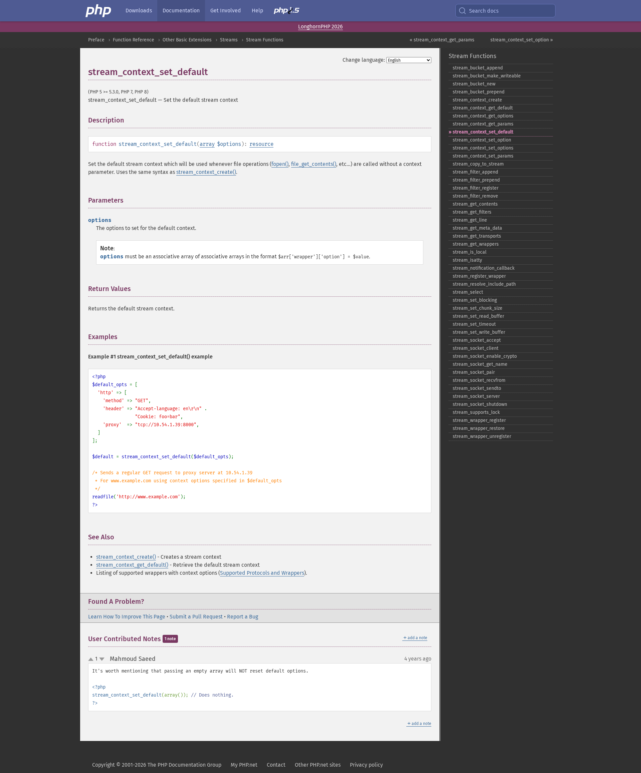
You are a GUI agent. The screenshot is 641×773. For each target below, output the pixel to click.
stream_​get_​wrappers (476, 244)
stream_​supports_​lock (476, 412)
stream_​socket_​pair (474, 372)
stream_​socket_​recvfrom (479, 380)
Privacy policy (366, 765)
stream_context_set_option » (521, 40)
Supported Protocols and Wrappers (262, 573)
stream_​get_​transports (477, 236)
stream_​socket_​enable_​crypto (485, 356)
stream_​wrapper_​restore (479, 428)
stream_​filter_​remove (475, 196)
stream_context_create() (206, 172)
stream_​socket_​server (476, 396)
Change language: (364, 60)
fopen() (279, 164)
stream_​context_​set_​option (482, 140)
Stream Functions (264, 40)
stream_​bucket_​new (474, 84)
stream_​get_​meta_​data (477, 228)
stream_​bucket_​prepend (478, 92)
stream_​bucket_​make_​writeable (487, 76)
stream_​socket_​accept (477, 340)
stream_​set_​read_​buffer (478, 316)
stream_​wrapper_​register (479, 420)
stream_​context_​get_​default (483, 108)
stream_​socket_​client (475, 348)
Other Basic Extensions (187, 40)
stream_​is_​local (469, 252)
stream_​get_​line (470, 220)
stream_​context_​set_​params (483, 156)
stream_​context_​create (477, 100)
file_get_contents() (313, 164)
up (92, 659)
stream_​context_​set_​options (483, 148)
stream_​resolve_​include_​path (484, 284)
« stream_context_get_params (442, 40)
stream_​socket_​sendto (477, 388)
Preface (96, 40)
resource (261, 144)
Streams (229, 40)
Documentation (181, 10)
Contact (276, 765)
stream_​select (468, 292)
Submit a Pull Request (196, 616)
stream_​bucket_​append (478, 68)
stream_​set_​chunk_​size (477, 308)
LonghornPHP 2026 (320, 26)
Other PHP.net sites (318, 765)
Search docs (483, 11)
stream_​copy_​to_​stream (478, 164)
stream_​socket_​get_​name (480, 364)
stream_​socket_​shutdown (480, 404)
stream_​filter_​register (475, 188)
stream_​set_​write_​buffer (479, 332)
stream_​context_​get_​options (483, 116)
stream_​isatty (467, 260)
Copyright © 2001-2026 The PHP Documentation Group (156, 765)
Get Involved (225, 10)
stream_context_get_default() (132, 565)
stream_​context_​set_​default (483, 132)
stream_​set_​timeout (474, 324)
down (101, 659)
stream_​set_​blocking (475, 300)
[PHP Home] (98, 10)
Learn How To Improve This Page (126, 616)
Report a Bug (242, 616)
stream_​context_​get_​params (483, 124)
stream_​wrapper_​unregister (482, 436)
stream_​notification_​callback (483, 268)
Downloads (139, 10)
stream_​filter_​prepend (476, 180)
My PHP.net (244, 765)
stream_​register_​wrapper (479, 276)
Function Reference (133, 40)
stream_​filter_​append (475, 172)
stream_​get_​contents (475, 204)
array (207, 144)
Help (257, 10)
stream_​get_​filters (472, 212)
